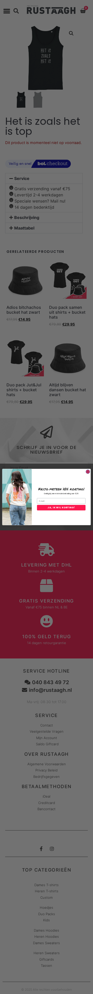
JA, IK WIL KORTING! (61, 507)
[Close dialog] (88, 472)
